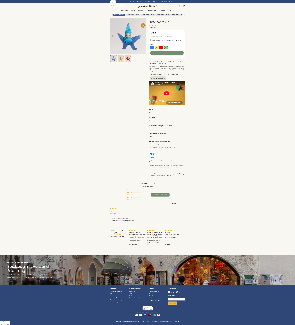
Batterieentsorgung (115, 302)
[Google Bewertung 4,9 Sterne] (5, 323)
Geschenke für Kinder (128, 10)
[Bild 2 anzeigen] (121, 58)
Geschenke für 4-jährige (148, 14)
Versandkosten (163, 36)
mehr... (151, 169)
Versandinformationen (116, 291)
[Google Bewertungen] (113, 1)
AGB (130, 293)
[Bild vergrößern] (128, 36)
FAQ (111, 295)
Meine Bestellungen (154, 295)
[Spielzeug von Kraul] (152, 157)
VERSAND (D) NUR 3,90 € (136, 1)
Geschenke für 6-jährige (178, 14)
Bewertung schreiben (160, 195)
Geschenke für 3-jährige (133, 14)
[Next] (144, 36)
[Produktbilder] (128, 36)
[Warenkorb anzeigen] (184, 5)
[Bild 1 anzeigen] (113, 58)
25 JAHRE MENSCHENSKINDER (165, 1)
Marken (163, 10)
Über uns (171, 10)
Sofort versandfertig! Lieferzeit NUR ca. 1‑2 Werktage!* (167, 40)
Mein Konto (152, 293)
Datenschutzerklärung (116, 299)
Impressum (132, 291)
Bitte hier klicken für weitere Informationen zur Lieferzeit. (165, 321)
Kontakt (131, 295)
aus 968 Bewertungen (117, 236)
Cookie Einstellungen (154, 297)
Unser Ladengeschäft (134, 297)
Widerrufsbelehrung (115, 297)
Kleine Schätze (152, 10)
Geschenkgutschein (154, 291)
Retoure (112, 293)
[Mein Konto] (180, 6)
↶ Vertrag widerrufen (154, 300)
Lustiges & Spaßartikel (119, 14)
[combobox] (117, 5)
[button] (152, 26)
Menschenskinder (153, 312)
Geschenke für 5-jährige (163, 14)
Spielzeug (141, 10)
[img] (117, 234)
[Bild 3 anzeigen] (128, 58)
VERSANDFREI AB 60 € (150, 1)
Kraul (150, 18)
